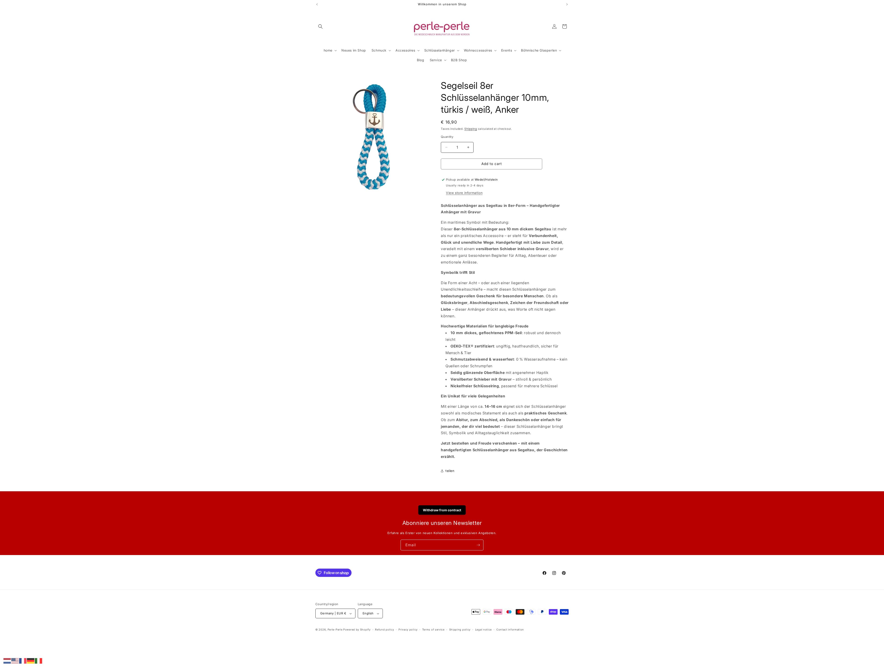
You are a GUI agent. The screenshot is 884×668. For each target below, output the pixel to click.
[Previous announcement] (317, 4)
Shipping (470, 128)
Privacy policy (408, 629)
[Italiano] (39, 660)
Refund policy (384, 629)
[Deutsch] (31, 660)
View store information (464, 193)
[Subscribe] (478, 545)
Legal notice (483, 629)
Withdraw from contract (442, 510)
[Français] (23, 660)
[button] (320, 26)
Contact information (510, 629)
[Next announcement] (567, 4)
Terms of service (433, 629)
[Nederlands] (7, 660)
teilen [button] (449, 471)
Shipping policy (460, 629)
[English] (15, 660)
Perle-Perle (335, 629)
